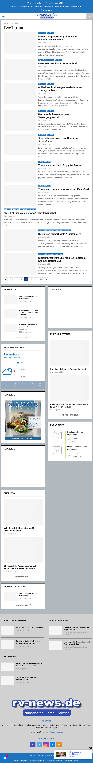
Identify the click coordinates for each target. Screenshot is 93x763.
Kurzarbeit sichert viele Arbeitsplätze (59, 234)
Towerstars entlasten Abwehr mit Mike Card (63, 189)
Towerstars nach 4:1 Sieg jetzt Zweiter (60, 165)
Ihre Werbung (48, 7)
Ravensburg (42, 33)
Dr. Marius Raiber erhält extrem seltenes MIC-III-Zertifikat (28, 312)
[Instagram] (46, 744)
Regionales (42, 60)
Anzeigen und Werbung (54, 761)
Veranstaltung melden (62, 7)
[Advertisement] (23, 469)
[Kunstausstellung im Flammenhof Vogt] (69, 353)
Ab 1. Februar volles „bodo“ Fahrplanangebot (30, 213)
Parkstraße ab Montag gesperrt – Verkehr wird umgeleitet (28, 327)
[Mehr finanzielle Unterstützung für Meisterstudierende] (23, 512)
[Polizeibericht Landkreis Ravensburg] (10, 299)
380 (31, 279)
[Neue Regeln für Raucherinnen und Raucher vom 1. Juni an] (55, 645)
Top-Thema (50, 33)
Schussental (50, 60)
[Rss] (59, 744)
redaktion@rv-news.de (54, 732)
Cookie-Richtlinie (76, 7)
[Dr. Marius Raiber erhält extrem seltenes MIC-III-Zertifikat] (10, 313)
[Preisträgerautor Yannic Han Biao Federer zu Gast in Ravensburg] (69, 388)
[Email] (52, 744)
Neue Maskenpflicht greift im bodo (58, 63)
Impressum (38, 7)
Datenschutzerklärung (25, 7)
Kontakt (13, 7)
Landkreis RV (42, 230)
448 (41, 279)
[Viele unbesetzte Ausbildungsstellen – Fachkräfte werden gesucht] (7, 667)
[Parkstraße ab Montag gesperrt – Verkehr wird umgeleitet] (10, 328)
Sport (40, 161)
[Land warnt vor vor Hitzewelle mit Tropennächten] (55, 630)
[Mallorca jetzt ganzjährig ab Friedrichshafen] (7, 680)
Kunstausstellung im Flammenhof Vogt (68, 369)
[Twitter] (39, 744)
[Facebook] (32, 744)
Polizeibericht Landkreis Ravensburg (29, 627)
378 (20, 279)
